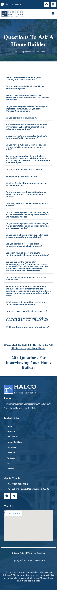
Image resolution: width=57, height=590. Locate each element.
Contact (10, 468)
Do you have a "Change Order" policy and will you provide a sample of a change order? (26, 147)
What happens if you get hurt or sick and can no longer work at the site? (25, 303)
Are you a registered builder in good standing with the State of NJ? (23, 78)
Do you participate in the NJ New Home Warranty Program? (25, 87)
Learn (9, 452)
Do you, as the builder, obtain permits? (24, 169)
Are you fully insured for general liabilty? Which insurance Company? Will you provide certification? (27, 97)
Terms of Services (36, 553)
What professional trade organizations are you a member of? (26, 184)
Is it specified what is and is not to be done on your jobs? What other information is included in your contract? (26, 127)
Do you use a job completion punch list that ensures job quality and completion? (27, 236)
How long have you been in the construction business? (27, 204)
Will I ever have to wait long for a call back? (27, 326)
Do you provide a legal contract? (21, 117)
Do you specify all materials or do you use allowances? (26, 278)
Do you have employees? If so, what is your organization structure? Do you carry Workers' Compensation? (26, 109)
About (10, 431)
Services (11, 436)
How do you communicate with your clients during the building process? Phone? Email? (27, 319)
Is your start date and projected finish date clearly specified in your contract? (26, 137)
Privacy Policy (19, 553)
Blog (9, 463)
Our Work (11, 447)
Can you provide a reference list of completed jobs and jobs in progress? (24, 244)
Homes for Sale (14, 442)
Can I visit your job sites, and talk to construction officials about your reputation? (27, 253)
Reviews (11, 458)
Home (9, 426)
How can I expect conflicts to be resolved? (26, 311)
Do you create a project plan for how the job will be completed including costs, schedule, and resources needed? (27, 214)
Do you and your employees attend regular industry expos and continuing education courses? (26, 194)
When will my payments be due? (22, 176)
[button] (53, 13)
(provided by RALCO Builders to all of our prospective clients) (28, 346)
